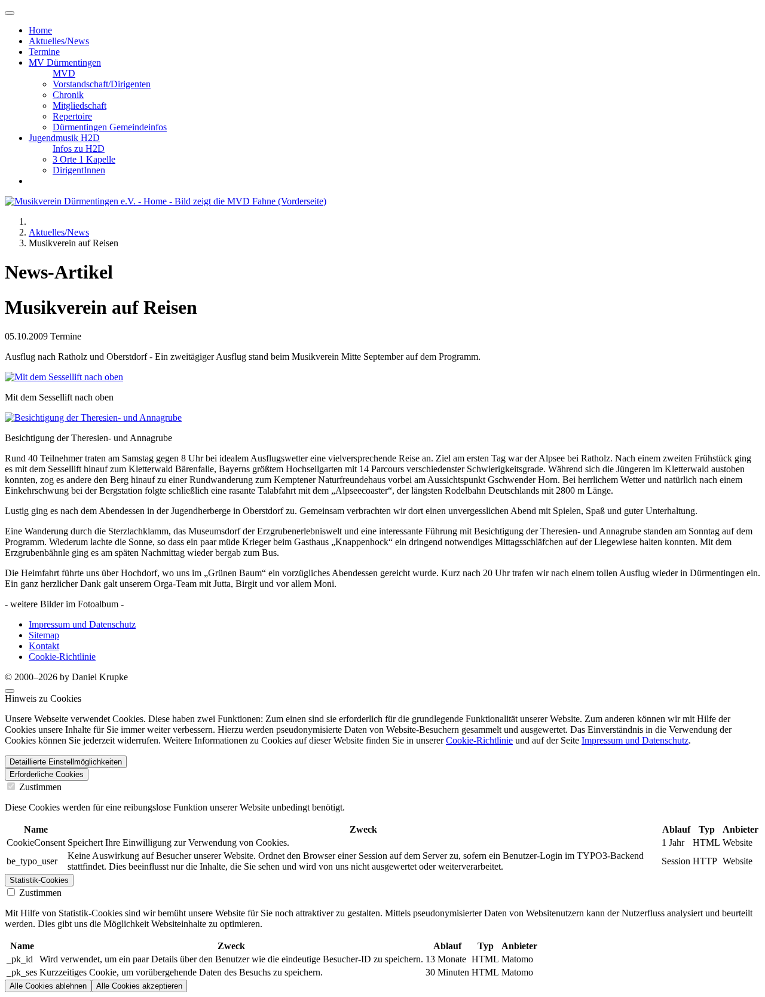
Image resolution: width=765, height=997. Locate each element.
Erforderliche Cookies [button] (47, 774)
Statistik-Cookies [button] (39, 880)
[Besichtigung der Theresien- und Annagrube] (93, 417)
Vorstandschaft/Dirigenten (102, 84)
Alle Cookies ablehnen (48, 985)
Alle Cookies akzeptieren (139, 985)
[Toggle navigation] (9, 13)
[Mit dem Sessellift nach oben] (64, 377)
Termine (44, 52)
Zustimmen (39, 787)
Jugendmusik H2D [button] (64, 138)
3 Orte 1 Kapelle (84, 159)
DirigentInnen (79, 170)
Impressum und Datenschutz (82, 624)
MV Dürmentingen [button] (65, 62)
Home (40, 30)
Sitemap (44, 635)
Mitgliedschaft (79, 105)
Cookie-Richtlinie (62, 657)
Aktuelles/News (59, 41)
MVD (64, 73)
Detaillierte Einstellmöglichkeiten (66, 761)
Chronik (68, 95)
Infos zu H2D (79, 148)
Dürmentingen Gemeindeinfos (110, 127)
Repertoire (72, 116)
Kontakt (44, 646)
